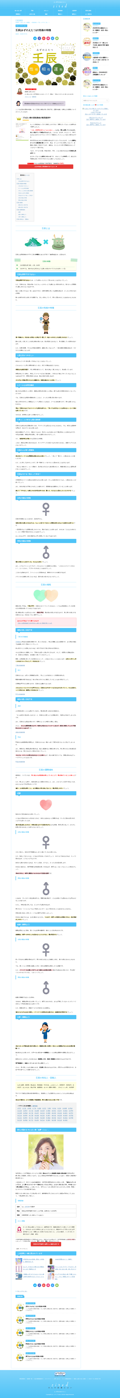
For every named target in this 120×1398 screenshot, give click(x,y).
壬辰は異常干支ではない (24, 181)
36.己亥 (42, 1115)
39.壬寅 (59, 1115)
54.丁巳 (31, 1120)
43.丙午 (25, 1118)
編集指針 (34, 96)
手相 (32, 10)
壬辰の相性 (20, 202)
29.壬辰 (59, 1113)
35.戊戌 (37, 1115)
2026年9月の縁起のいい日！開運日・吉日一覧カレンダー (100, 30)
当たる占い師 (18, 10)
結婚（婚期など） (22, 214)
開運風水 (18, 14)
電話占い (60, 14)
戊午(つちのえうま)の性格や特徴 (36, 1306)
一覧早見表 (34, 1106)
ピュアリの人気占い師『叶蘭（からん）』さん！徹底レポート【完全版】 (65, 1276)
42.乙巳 (19, 1118)
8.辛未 (54, 1108)
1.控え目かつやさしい (23, 186)
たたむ (27, 175)
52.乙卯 (19, 1120)
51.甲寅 (71, 1118)
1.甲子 (19, 1108)
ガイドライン (48, 1378)
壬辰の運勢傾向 (21, 209)
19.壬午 (59, 1110)
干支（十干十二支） (22, 1291)
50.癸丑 (65, 1118)
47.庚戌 (48, 1118)
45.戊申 (37, 1118)
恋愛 (19, 212)
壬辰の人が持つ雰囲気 (23, 193)
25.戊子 (37, 1113)
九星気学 (74, 10)
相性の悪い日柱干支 (23, 207)
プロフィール (28, 96)
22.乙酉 (19, 1113)
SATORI (27, 1206)
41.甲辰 (71, 1115)
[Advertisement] (96, 154)
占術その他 (32, 14)
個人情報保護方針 (38, 1378)
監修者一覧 (29, 1378)
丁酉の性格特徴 (20, 665)
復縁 (46, 14)
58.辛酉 (54, 1120)
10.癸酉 (64, 1108)
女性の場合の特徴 (22, 197)
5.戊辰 (39, 1108)
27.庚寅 (48, 1113)
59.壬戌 (59, 1120)
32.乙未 (19, 1115)
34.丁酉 (31, 1115)
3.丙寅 (29, 1108)
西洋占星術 (88, 10)
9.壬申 (59, 1108)
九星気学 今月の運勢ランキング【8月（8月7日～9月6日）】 (100, 60)
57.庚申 (48, 1120)
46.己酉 (42, 1118)
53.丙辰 (25, 1120)
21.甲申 (71, 1110)
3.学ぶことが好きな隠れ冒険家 (25, 190)
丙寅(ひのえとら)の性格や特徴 (35, 1331)
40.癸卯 (65, 1115)
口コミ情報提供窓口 (67, 1378)
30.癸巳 (65, 1113)
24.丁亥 (31, 1113)
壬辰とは (19, 179)
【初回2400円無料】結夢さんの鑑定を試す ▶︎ (46, 1244)
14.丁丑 (31, 1110)
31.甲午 (71, 1113)
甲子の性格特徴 (20, 694)
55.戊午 (37, 1120)
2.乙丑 (24, 1108)
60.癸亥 (65, 1120)
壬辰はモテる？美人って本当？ (25, 195)
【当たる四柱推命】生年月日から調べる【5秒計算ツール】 (34, 623)
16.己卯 (42, 1110)
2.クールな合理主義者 (23, 188)
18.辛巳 (54, 1110)
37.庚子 (48, 1115)
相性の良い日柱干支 (23, 205)
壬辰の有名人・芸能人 (23, 219)
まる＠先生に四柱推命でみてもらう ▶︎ (46, 166)
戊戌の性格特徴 (20, 732)
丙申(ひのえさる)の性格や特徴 (35, 1319)
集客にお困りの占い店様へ (80, 1378)
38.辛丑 (54, 1115)
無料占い (74, 14)
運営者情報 (22, 1378)
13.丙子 (25, 1110)
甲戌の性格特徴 (20, 761)
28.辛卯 (54, 1113)
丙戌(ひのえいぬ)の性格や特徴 (35, 1344)
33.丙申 (25, 1115)
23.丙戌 (25, 1113)
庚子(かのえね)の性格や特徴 (34, 1356)
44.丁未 (31, 1118)
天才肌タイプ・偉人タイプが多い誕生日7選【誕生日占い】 (101, 45)
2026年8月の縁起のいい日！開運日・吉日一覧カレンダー (100, 87)
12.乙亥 (19, 1110)
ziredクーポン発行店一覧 (94, 1378)
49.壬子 (59, 1118)
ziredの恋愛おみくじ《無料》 (63, 1259)
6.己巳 (44, 1108)
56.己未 (42, 1120)
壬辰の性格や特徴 (21, 183)
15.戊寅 (37, 1110)
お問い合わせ (57, 1378)
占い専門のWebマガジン (60, 1391)
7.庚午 (49, 1108)
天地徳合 (18, 641)
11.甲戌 (70, 1108)
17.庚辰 (48, 1110)
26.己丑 (42, 1113)
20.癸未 (65, 1110)
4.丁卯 (34, 1108)
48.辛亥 (54, 1118)
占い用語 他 (88, 14)
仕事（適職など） (22, 216)
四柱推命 (60, 10)
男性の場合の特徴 (22, 200)
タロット (46, 10)
